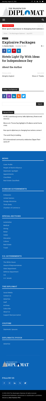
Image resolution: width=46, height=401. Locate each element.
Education (7, 238)
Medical (6, 225)
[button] (43, 20)
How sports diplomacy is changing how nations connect (22, 130)
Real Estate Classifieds (11, 180)
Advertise (6, 299)
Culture (6, 241)
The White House (9, 262)
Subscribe (7, 309)
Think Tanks (7, 204)
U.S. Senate (7, 278)
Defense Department (10, 272)
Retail (5, 232)
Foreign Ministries (9, 201)
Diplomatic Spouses (10, 329)
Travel (5, 248)
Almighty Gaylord (8, 76)
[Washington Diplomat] (23, 11)
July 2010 (29, 33)
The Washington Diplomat (17, 33)
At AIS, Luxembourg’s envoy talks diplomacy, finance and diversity (22, 118)
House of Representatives (12, 265)
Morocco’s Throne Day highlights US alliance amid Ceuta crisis (22, 124)
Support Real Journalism (12, 315)
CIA (4, 275)
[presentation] (39, 25)
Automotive (7, 222)
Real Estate (7, 245)
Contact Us (7, 296)
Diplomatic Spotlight (10, 171)
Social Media (8, 293)
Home (5, 33)
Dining (5, 228)
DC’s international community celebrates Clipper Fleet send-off (21, 141)
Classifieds (7, 177)
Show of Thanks (38, 76)
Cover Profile (7, 164)
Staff (5, 302)
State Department (9, 269)
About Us (6, 312)
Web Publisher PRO (15, 397)
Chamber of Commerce (11, 208)
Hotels (5, 235)
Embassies (7, 195)
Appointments (8, 174)
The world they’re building (12, 135)
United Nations (8, 198)
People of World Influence (12, 168)
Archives (6, 305)
